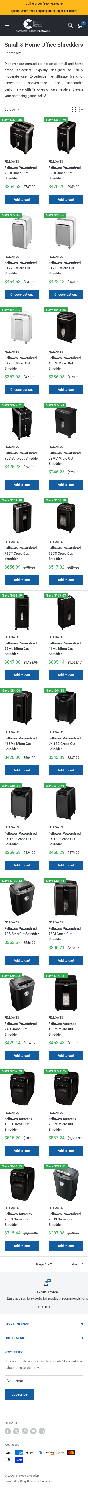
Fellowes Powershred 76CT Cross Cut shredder (21, 553)
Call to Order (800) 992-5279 (44, 3)
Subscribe (19, 1394)
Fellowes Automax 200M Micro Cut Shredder (62, 1124)
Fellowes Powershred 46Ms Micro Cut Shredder (65, 648)
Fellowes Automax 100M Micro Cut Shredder (62, 1029)
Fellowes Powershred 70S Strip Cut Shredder (22, 931)
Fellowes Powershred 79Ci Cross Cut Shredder (21, 173)
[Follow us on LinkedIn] (42, 1431)
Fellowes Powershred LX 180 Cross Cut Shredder (21, 838)
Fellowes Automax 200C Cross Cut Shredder (18, 1219)
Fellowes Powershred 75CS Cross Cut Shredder (65, 1219)
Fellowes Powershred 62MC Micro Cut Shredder (65, 458)
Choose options (22, 294)
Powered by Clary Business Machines (28, 1481)
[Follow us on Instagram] (25, 1431)
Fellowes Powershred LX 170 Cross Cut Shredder (65, 743)
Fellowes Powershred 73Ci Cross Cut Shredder (65, 934)
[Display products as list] (81, 109)
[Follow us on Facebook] (8, 1431)
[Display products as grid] (74, 109)
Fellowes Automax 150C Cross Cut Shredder (18, 1124)
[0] (80, 25)
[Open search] (70, 25)
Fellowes (12, 161)
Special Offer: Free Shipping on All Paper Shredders (44, 11)
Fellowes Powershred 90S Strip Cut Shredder (22, 455)
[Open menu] (7, 25)
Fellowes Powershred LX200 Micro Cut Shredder (21, 363)
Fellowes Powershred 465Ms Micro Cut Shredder (21, 743)
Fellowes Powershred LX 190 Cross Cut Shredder (65, 838)
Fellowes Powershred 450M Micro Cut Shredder (65, 363)
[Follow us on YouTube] (33, 1431)
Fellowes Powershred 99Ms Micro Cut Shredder (21, 648)
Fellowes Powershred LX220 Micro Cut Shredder (21, 268)
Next (75, 1264)
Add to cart (22, 200)
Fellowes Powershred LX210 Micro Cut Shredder (65, 268)
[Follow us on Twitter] (16, 1431)
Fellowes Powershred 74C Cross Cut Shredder (21, 1029)
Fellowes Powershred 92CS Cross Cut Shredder (65, 553)
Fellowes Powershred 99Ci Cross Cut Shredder (65, 173)
